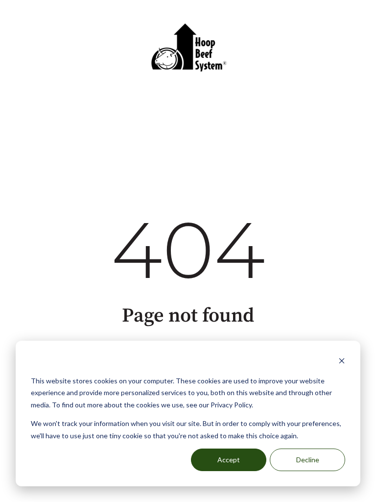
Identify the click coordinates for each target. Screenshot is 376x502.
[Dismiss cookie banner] (341, 362)
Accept (228, 459)
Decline (307, 459)
